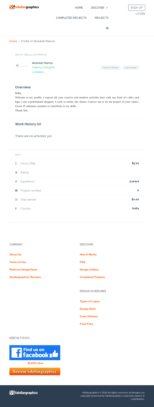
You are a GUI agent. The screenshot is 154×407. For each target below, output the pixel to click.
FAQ (82, 261)
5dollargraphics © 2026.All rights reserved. (105, 392)
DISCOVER (97, 7)
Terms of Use (17, 261)
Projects (102, 17)
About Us (15, 254)
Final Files (86, 323)
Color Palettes (89, 316)
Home (79, 7)
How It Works (88, 254)
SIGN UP (137, 7)
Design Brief (88, 308)
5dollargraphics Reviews (25, 277)
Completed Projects (71, 17)
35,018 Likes (35, 362)
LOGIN (140, 13)
